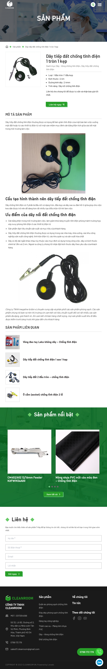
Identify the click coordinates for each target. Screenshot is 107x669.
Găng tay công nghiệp (49, 621)
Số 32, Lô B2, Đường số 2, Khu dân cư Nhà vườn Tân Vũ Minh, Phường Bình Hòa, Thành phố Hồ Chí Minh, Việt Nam (22, 629)
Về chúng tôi (79, 597)
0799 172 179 (16, 642)
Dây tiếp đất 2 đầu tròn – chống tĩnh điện (46, 377)
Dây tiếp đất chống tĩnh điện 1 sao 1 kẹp (45, 359)
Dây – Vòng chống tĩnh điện (51, 634)
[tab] (49, 486)
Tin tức (76, 603)
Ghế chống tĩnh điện (48, 639)
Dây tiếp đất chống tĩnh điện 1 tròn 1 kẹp (41, 47)
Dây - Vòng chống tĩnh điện (68, 66)
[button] (56, 104)
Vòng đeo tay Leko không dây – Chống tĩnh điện (50, 342)
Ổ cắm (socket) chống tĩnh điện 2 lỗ (43, 395)
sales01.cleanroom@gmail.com (25, 649)
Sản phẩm (17, 47)
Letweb (51, 664)
